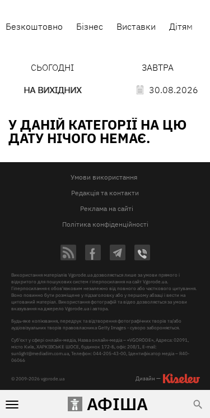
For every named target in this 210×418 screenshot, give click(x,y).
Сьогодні (52, 67)
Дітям (181, 26)
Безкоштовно (34, 26)
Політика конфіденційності (105, 224)
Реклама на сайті (106, 208)
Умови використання (104, 177)
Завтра (158, 67)
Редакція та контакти (105, 193)
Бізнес (89, 26)
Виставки (136, 26)
